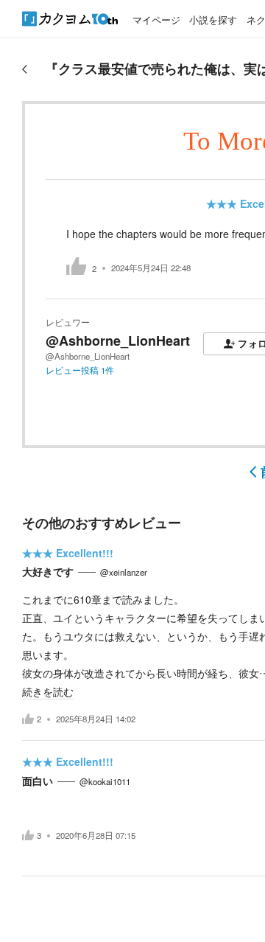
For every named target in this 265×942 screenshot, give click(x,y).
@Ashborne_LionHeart (118, 340)
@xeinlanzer (123, 572)
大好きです (48, 571)
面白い (37, 780)
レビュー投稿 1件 (80, 370)
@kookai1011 (105, 781)
